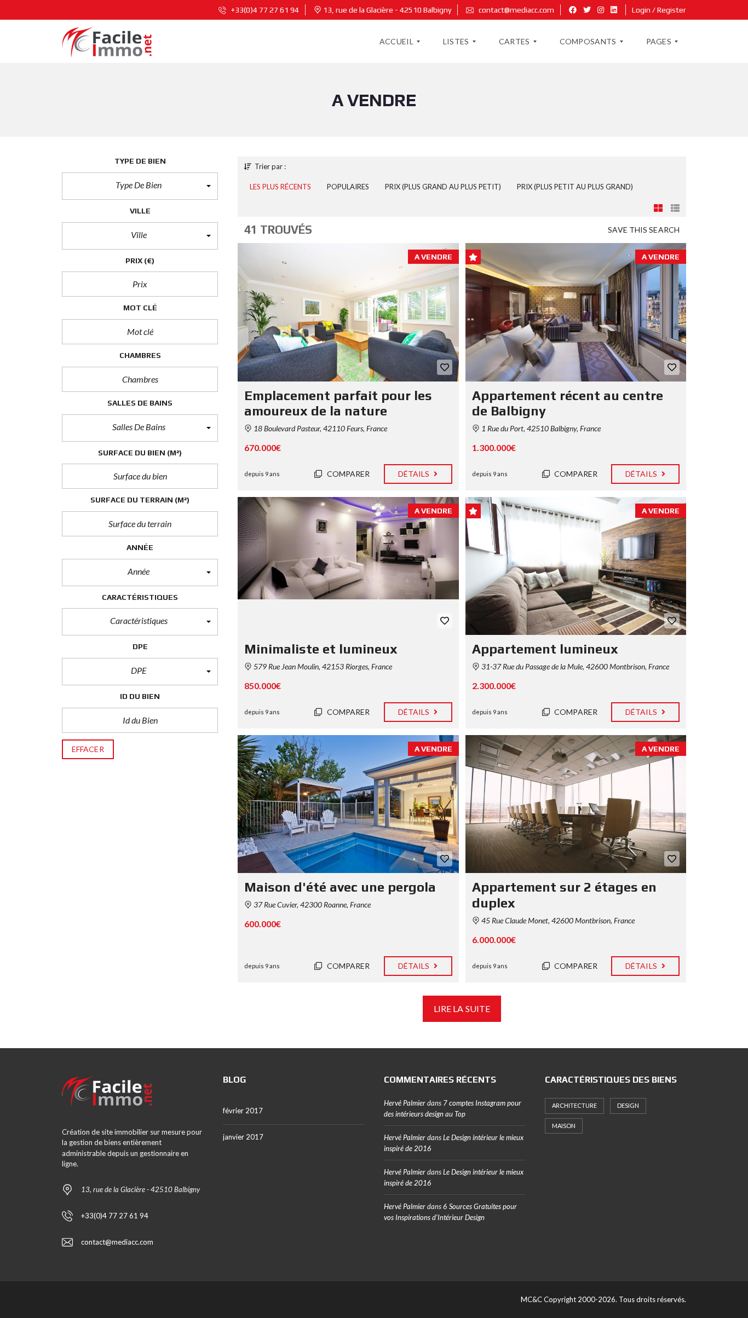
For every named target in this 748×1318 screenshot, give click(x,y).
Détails (414, 473)
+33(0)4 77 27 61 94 (264, 9)
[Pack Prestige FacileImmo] (107, 41)
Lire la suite (462, 1008)
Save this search (644, 229)
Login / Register (659, 9)
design (628, 1105)
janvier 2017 (243, 1136)
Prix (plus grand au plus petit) (443, 186)
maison (564, 1125)
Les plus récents (280, 186)
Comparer (347, 473)
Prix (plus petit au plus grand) (575, 186)
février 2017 (243, 1110)
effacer (88, 749)
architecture (574, 1105)
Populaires (348, 186)
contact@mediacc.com (515, 9)
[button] (140, 186)
